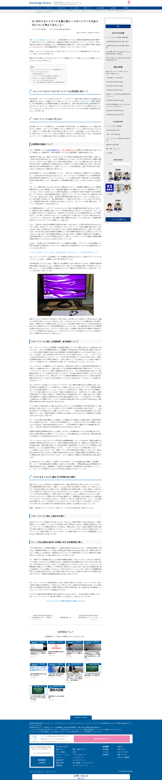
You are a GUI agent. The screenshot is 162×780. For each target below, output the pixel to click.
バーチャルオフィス (35, 8)
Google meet (84, 101)
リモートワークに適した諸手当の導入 (43, 80)
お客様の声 (59, 760)
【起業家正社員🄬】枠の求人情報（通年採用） (117, 46)
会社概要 (106, 749)
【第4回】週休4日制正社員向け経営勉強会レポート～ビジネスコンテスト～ (88, 617)
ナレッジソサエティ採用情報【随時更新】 (117, 37)
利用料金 (59, 765)
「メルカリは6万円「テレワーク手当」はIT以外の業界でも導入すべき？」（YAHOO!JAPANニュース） (64, 252)
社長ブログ (121, 749)
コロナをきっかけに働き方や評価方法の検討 (43, 78)
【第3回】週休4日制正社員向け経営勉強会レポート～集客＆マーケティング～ (42, 617)
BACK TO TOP (81, 717)
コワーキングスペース (80, 765)
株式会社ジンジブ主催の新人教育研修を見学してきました (118, 95)
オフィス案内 (74, 8)
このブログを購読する (118, 219)
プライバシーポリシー (36, 772)
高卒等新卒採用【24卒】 (113, 130)
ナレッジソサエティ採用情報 (79, 10)
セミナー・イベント (62, 754)
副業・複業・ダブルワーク (113, 148)
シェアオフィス (49, 8)
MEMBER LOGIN (42, 761)
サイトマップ (51, 772)
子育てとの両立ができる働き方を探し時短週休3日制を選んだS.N (118, 59)
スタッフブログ (122, 752)
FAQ (74, 752)
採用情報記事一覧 (65, 617)
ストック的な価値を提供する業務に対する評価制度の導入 (48, 82)
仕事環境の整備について (39, 74)
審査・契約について (79, 749)
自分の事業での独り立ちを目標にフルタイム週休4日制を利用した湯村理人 (118, 53)
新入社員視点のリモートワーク (45, 40)
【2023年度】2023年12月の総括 (114, 100)
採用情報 (126, 8)
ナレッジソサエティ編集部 (109, 193)
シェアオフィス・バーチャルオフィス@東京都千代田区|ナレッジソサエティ (51, 10)
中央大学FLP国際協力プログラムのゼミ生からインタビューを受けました (118, 105)
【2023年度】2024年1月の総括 (114, 90)
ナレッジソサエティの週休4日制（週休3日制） (96, 10)
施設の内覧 (59, 763)
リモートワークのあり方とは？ (39, 72)
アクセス (106, 752)
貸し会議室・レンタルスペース (83, 763)
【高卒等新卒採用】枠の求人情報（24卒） (117, 41)
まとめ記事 (109, 153)
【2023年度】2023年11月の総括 (114, 110)
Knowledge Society (126, 771)
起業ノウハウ (121, 754)
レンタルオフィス (79, 760)
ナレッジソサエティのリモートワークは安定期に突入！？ (47, 69)
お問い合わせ (81, 777)
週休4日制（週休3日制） (112, 144)
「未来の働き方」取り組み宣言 (114, 77)
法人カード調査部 (123, 757)
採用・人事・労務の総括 (113, 134)
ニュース (59, 757)
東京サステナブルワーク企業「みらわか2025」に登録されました (117, 72)
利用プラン (59, 749)
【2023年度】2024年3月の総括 (114, 82)
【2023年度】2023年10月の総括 (114, 114)
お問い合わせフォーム (102, 739)
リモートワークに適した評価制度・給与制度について (47, 76)
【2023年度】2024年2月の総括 (114, 86)
